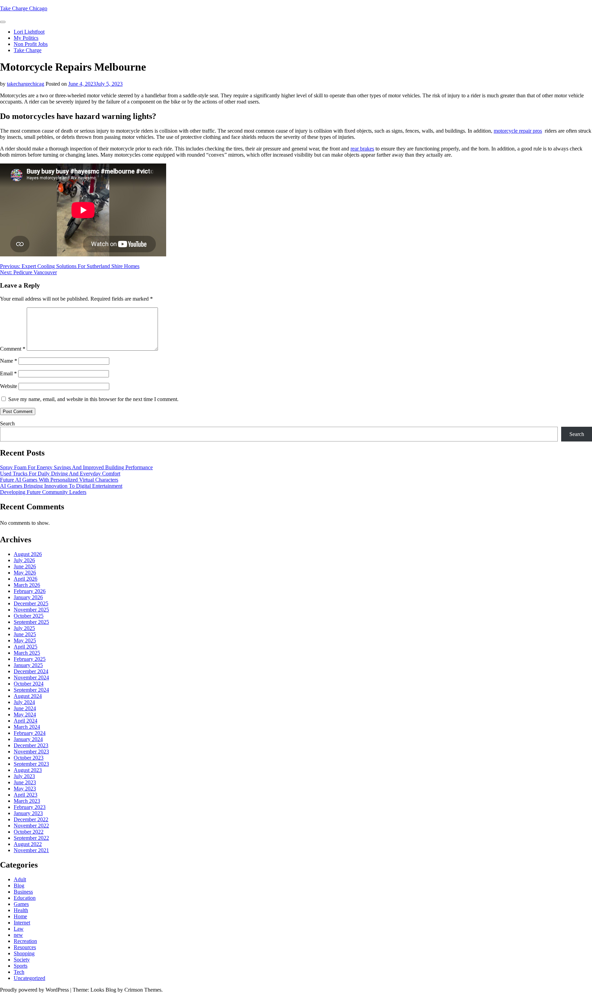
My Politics (26, 38)
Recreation (25, 941)
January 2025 (28, 665)
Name (8, 361)
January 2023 (28, 813)
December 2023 (31, 745)
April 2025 (25, 647)
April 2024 (25, 721)
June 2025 (25, 634)
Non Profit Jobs (31, 44)
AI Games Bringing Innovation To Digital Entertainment (61, 486)
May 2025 (25, 640)
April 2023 (25, 795)
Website (8, 386)
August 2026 (28, 554)
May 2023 (25, 788)
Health (21, 910)
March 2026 (27, 585)
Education (25, 898)
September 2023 (31, 764)
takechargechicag (25, 84)
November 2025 (31, 610)
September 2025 (31, 622)
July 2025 (24, 628)
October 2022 (29, 832)
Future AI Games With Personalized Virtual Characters (59, 480)
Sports (20, 966)
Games (21, 904)
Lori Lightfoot (29, 32)
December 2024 (31, 671)
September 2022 (31, 838)
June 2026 (25, 566)
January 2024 (28, 739)
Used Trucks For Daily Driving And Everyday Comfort (60, 473)
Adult (20, 879)
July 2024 (24, 702)
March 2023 (27, 801)
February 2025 (30, 659)
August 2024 (28, 696)
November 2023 (31, 751)
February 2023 (30, 807)
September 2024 (31, 690)
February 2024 (30, 733)
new (18, 935)
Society (22, 959)
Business (23, 892)
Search (7, 423)
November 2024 (31, 677)
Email (8, 373)
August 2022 (28, 844)
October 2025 (29, 616)
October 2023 (29, 758)
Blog (19, 885)
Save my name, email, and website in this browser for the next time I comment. (93, 399)
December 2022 (31, 819)
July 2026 (24, 560)
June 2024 (25, 708)
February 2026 (30, 591)
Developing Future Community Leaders (43, 492)
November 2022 (31, 825)
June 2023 (25, 782)
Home (20, 916)
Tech (19, 972)
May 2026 (25, 573)
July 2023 (24, 776)
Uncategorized (29, 978)
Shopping (24, 953)
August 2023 (28, 770)
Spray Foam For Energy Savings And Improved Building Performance (76, 467)
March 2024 (27, 727)
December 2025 (31, 603)
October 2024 (29, 684)
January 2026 (28, 597)
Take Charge (27, 50)
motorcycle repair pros (518, 131)
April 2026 (25, 579)
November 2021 (31, 850)
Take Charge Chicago (23, 8)
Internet (22, 922)
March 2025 (27, 653)
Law (19, 929)
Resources (25, 947)
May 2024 (25, 714)
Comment (12, 349)
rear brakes (362, 149)
